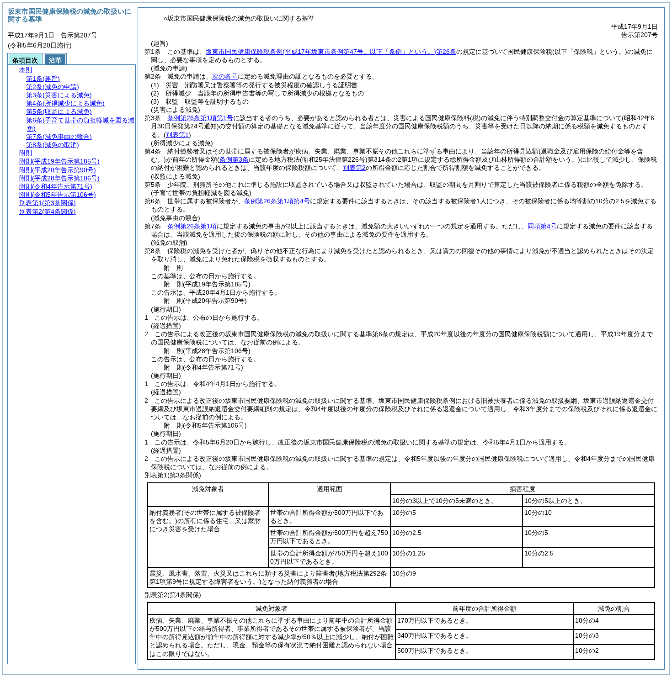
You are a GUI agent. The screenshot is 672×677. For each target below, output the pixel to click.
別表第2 (354, 167)
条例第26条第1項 (192, 226)
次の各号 (225, 76)
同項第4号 (542, 226)
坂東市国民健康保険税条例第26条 (331, 51)
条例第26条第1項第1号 (200, 118)
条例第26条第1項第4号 (277, 201)
